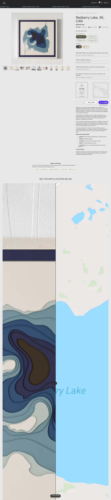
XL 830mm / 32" (93, 40)
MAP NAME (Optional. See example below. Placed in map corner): (92, 52)
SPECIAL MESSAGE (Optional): (83, 59)
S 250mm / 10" (81, 36)
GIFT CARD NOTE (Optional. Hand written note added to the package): (90, 74)
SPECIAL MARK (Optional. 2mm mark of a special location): (90, 67)
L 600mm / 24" (81, 40)
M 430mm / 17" (92, 36)
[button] (94, 3)
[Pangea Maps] (4, 3)
